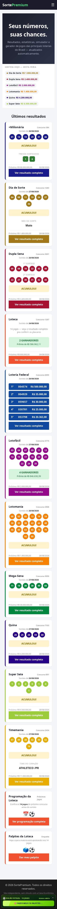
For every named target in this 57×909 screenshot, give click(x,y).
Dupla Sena (23, 79)
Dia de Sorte (23, 73)
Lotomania (23, 91)
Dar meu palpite (29, 857)
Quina (20, 97)
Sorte (15, 4)
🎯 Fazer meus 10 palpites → (28, 903)
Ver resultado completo (29, 172)
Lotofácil (22, 85)
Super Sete (23, 103)
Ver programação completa (28, 821)
